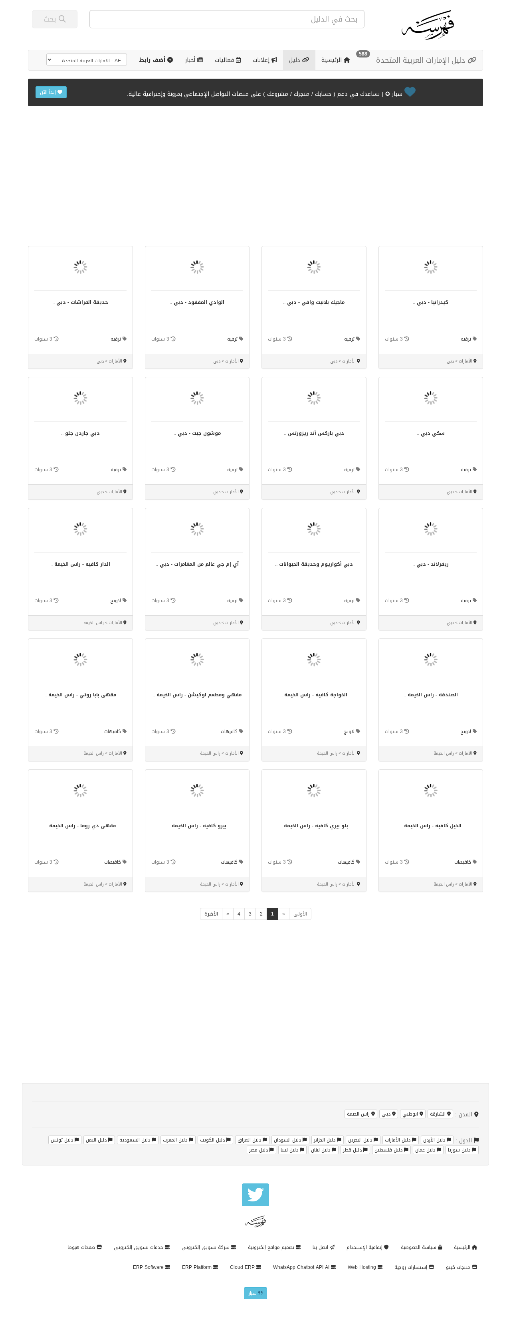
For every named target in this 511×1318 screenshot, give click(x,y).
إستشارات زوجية (411, 1267)
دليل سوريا (460, 1150)
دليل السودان (288, 1140)
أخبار (191, 60)
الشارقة (438, 1114)
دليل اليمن (97, 1140)
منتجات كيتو (459, 1267)
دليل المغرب (176, 1140)
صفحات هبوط (82, 1247)
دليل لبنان (321, 1150)
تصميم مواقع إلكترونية (272, 1247)
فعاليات (225, 60)
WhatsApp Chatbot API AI (302, 1267)
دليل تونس (63, 1140)
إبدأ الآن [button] (48, 92)
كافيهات (229, 731)
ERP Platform (197, 1267)
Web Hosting (363, 1267)
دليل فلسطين (389, 1150)
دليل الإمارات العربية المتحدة (421, 60)
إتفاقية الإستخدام (365, 1247)
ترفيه (466, 339)
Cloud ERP (243, 1267)
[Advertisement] (255, 180)
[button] (156, 60)
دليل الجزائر (325, 1140)
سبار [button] (253, 1293)
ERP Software (149, 1267)
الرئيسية (332, 60)
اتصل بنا (321, 1247)
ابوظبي (411, 1114)
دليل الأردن (435, 1140)
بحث (51, 19)
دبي (387, 1114)
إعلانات (262, 60)
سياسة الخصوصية (419, 1247)
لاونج (115, 600)
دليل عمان (426, 1150)
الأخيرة (211, 914)
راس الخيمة (359, 1114)
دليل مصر (259, 1150)
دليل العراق (250, 1140)
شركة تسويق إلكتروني (206, 1247)
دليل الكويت (213, 1140)
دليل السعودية (135, 1140)
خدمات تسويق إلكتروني (139, 1247)
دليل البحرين (361, 1140)
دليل (295, 60)
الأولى (300, 914)
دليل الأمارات (398, 1140)
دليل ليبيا (290, 1150)
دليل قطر (353, 1150)
